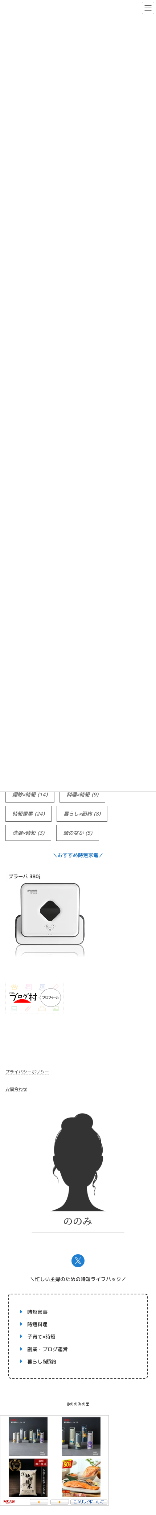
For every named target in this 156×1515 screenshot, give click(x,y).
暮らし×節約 (81, 813)
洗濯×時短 (28, 832)
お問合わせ (16, 1089)
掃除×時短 (30, 794)
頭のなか (77, 832)
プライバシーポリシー (27, 1072)
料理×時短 (82, 794)
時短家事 (28, 813)
